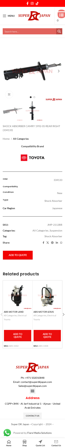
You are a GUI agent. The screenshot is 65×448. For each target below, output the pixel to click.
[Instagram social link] (32, 3)
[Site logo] (34, 15)
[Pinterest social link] (52, 242)
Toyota (7, 319)
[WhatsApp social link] (61, 242)
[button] (33, 391)
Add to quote (18, 254)
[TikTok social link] (37, 3)
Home (6, 138)
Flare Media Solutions (39, 432)
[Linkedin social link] (57, 242)
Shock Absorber (53, 236)
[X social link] (47, 242)
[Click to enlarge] (9, 94)
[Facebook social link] (27, 3)
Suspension (56, 230)
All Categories (21, 138)
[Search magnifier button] (59, 31)
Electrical (22, 315)
